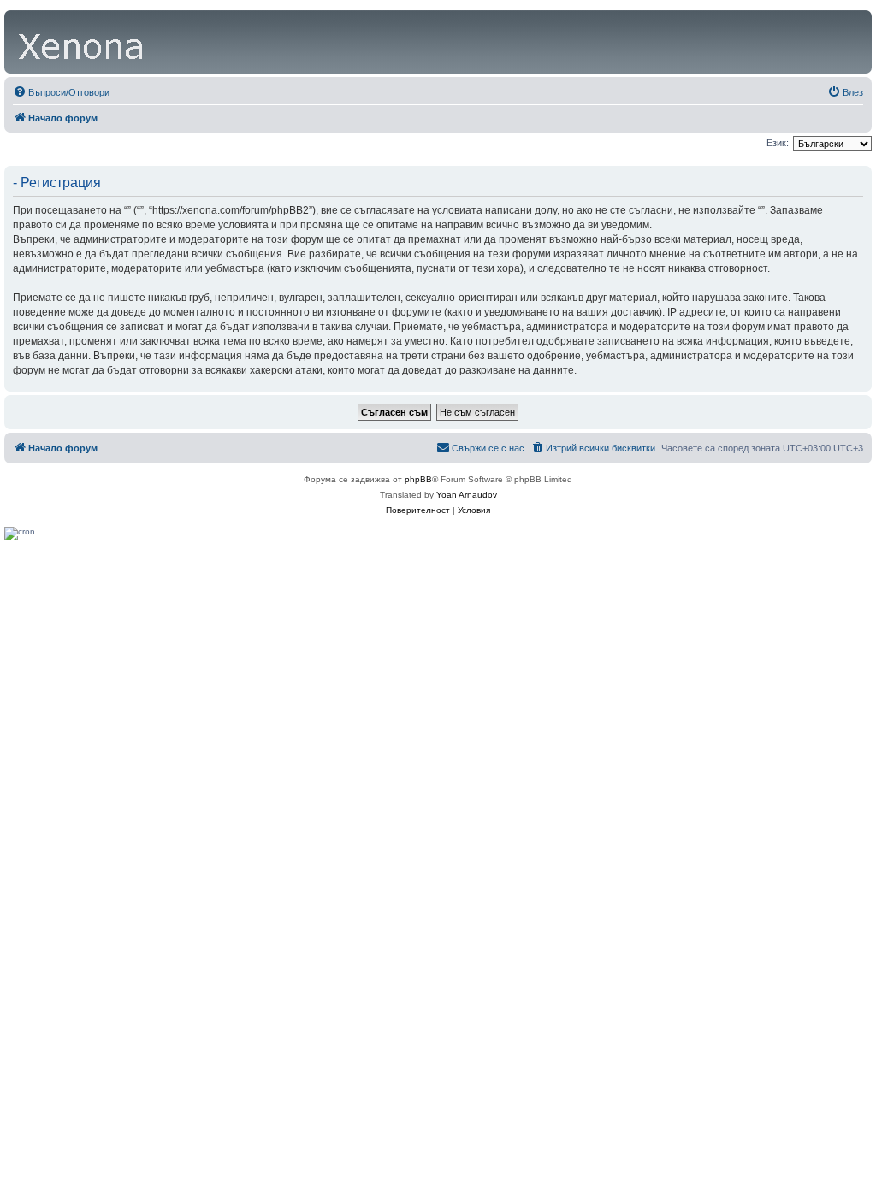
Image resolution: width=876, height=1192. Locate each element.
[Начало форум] (82, 42)
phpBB (418, 479)
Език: (777, 143)
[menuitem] (61, 92)
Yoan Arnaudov (466, 494)
